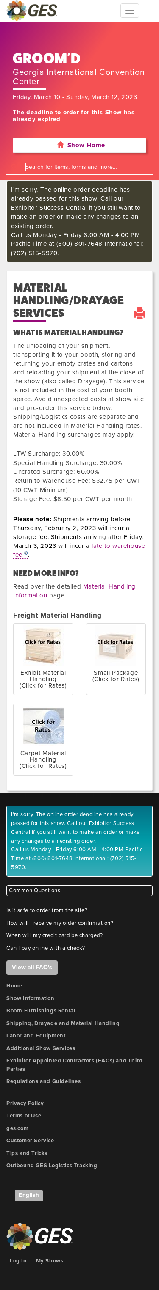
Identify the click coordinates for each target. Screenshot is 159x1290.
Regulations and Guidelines (43, 1081)
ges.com (17, 1128)
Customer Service (30, 1140)
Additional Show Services (40, 1048)
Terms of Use (23, 1115)
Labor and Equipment (35, 1035)
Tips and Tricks (26, 1153)
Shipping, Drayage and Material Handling (63, 1023)
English (29, 1195)
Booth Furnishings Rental (40, 1010)
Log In (18, 1260)
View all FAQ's (32, 967)
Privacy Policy (25, 1103)
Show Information (30, 998)
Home (14, 985)
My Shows (50, 1260)
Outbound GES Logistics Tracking (52, 1165)
